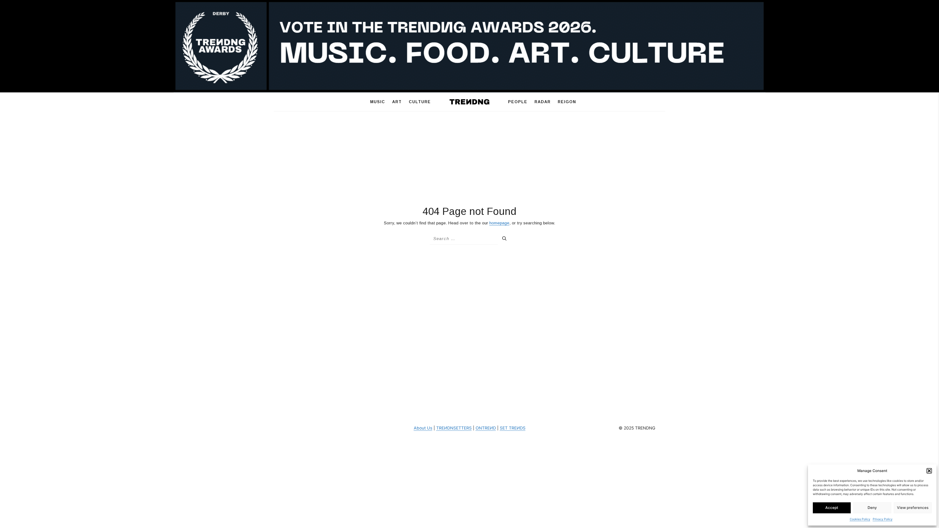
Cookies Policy (860, 519)
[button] (929, 470)
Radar (543, 102)
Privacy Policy (883, 519)
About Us (423, 428)
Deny (872, 507)
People (517, 102)
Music (377, 102)
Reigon (567, 102)
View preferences (912, 507)
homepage (499, 223)
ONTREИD (486, 428)
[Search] (504, 238)
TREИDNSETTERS (454, 428)
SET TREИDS (512, 428)
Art (397, 102)
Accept (831, 507)
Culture (420, 102)
